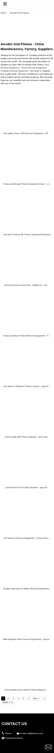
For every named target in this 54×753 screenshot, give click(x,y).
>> (44, 698)
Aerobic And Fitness (19, 13)
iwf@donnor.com (35, 733)
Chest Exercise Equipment (33, 68)
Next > (36, 698)
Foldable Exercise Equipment (14, 71)
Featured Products (14, 738)
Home (3, 13)
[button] (5, 4)
